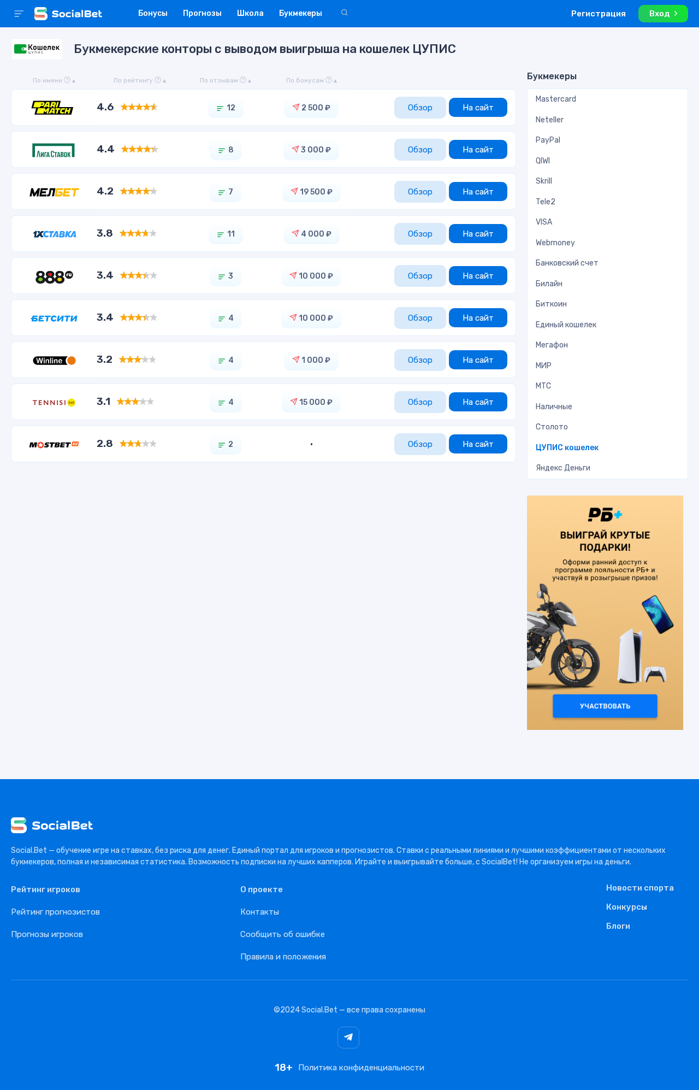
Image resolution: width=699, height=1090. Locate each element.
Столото (552, 427)
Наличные (554, 406)
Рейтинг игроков (45, 889)
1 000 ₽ (315, 360)
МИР (544, 365)
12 (231, 108)
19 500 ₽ (315, 192)
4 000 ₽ (315, 234)
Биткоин (551, 304)
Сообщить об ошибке (282, 934)
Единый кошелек (566, 324)
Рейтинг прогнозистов (55, 912)
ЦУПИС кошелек (567, 447)
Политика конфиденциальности (361, 1068)
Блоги (618, 926)
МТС (543, 386)
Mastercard (556, 99)
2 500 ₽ (315, 108)
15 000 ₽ (315, 402)
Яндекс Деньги (563, 468)
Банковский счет (567, 263)
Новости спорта (640, 888)
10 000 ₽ (315, 276)
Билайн (549, 283)
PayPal (548, 140)
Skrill (544, 181)
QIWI (543, 161)
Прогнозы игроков (47, 934)
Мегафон (552, 345)
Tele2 (545, 202)
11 (231, 234)
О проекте (261, 889)
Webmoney (555, 243)
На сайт (478, 108)
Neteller (550, 120)
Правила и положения (283, 957)
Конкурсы (626, 907)
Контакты (259, 912)
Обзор (420, 108)
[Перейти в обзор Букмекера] (54, 107)
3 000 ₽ (315, 150)
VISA (544, 222)
